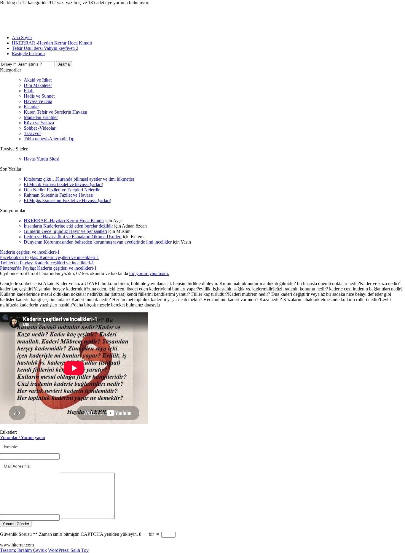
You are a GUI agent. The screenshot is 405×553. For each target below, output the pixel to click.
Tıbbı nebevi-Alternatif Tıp (49, 138)
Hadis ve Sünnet (39, 95)
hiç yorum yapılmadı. (149, 273)
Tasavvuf (32, 133)
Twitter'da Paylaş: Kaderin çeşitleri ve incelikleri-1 (47, 262)
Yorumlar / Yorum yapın (22, 437)
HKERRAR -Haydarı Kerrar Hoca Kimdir (52, 42)
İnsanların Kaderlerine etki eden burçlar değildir (68, 225)
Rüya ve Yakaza (39, 122)
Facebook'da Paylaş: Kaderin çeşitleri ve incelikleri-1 (49, 257)
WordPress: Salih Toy (68, 550)
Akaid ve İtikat (38, 79)
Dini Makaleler (38, 85)
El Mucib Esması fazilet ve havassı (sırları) (63, 184)
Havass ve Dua (38, 101)
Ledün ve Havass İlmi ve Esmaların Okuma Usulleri (73, 236)
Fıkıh (29, 90)
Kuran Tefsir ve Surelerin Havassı (55, 112)
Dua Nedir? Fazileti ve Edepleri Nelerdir (62, 189)
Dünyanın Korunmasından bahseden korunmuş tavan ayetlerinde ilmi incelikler (98, 241)
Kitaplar (31, 106)
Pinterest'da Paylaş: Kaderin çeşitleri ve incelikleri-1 (48, 268)
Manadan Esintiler (41, 117)
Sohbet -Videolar (39, 128)
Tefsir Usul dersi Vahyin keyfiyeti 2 (45, 48)
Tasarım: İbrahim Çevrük (23, 550)
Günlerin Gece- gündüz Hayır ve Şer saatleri (65, 231)
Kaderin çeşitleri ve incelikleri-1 (30, 252)
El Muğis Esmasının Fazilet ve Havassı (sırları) (67, 200)
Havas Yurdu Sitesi (41, 158)
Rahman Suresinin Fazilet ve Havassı (58, 195)
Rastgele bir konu (28, 53)
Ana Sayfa (22, 37)
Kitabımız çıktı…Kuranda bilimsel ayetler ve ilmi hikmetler (79, 179)
